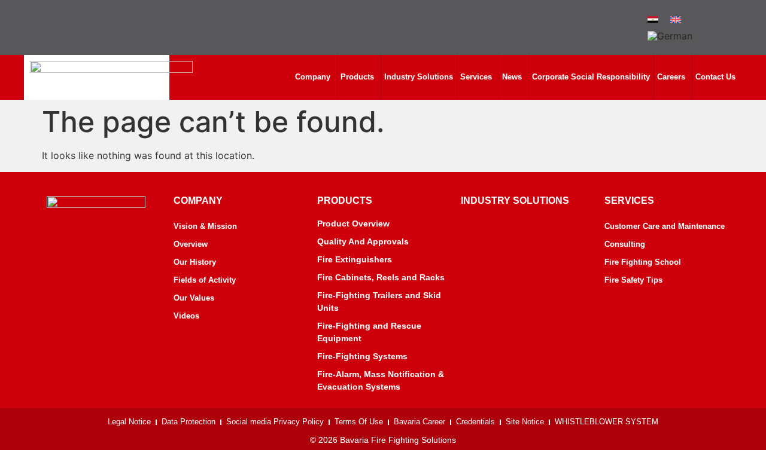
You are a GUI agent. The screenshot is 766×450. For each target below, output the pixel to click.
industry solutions (515, 200)
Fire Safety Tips (633, 279)
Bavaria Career (419, 421)
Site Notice (525, 421)
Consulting (624, 244)
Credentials (475, 421)
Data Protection (188, 421)
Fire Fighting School (642, 262)
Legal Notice (129, 421)
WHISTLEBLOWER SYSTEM (606, 421)
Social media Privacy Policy (275, 421)
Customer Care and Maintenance (664, 226)
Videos (186, 315)
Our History (195, 262)
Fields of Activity (205, 279)
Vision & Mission (205, 226)
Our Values (194, 297)
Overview (191, 244)
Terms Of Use (359, 421)
